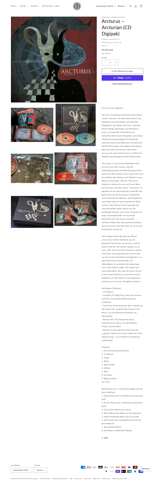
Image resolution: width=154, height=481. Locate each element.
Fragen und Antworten (119, 478)
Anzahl (104, 58)
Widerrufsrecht (45, 478)
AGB (71, 478)
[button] (14, 6)
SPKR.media (106, 478)
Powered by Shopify (31, 478)
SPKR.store (20, 478)
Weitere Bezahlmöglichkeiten (122, 84)
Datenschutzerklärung (60, 478)
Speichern (87, 478)
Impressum (78, 478)
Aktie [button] (106, 438)
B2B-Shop (96, 478)
